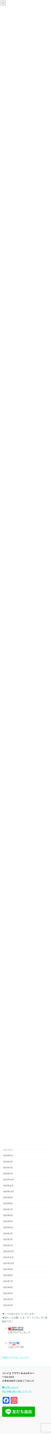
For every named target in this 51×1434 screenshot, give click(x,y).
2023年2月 (8, 1167)
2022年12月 (8, 1179)
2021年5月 (8, 1293)
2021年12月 (8, 1251)
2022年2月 (8, 1239)
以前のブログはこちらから (15, 1357)
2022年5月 (8, 1221)
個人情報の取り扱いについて (17, 1391)
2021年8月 (8, 1275)
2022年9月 (8, 1197)
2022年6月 (8, 1215)
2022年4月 (8, 1227)
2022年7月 (8, 1209)
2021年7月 (8, 1281)
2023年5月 (8, 1149)
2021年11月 (8, 1257)
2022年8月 (8, 1203)
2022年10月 (8, 1191)
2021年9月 (8, 1269)
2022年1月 (8, 1245)
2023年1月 (8, 1173)
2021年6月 (8, 1287)
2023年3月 (8, 1161)
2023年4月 (8, 1155)
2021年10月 (8, 1263)
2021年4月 (8, 1299)
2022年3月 (8, 1233)
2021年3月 (8, 1305)
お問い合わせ (11, 1387)
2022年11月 (8, 1185)
